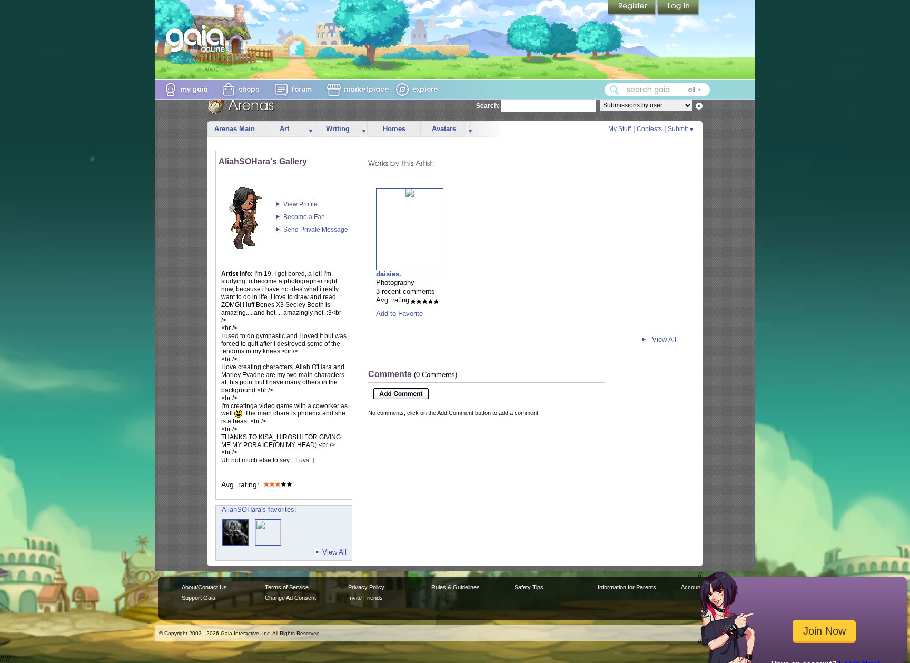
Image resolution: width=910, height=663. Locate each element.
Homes (394, 129)
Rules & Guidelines (455, 587)
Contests (649, 129)
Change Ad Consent (290, 598)
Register (632, 8)
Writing (338, 129)
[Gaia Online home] (197, 38)
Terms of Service (287, 587)
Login (678, 8)
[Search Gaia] (614, 90)
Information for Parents (627, 587)
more (311, 129)
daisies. (388, 274)
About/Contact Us (204, 587)
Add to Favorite (399, 314)
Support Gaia (198, 598)
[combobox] (657, 89)
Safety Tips (529, 587)
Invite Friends (365, 598)
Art (284, 129)
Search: (488, 106)
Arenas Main (234, 129)
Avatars (444, 129)
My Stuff (619, 129)
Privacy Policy (366, 587)
